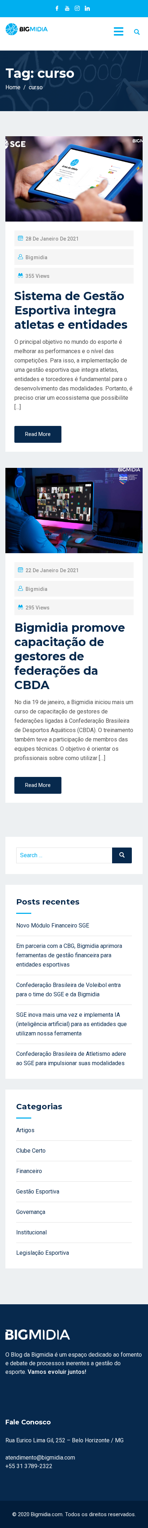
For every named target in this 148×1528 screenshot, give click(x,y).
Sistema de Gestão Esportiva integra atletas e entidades (71, 310)
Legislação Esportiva (42, 1252)
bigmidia (36, 257)
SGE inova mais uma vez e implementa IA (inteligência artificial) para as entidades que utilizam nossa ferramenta (71, 1024)
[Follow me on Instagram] (77, 9)
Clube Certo (31, 1150)
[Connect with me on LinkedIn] (87, 9)
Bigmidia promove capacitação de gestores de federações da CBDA (69, 656)
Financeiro (29, 1171)
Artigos (25, 1130)
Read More (38, 434)
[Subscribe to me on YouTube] (67, 9)
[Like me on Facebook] (57, 9)
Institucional (31, 1232)
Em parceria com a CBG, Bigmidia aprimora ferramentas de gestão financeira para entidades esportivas (69, 955)
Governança (30, 1212)
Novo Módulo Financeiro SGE (52, 925)
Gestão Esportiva (37, 1191)
